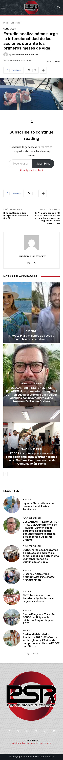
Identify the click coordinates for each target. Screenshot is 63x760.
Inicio (5, 22)
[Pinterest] (36, 731)
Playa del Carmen (31, 383)
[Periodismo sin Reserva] (6, 54)
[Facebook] (9, 731)
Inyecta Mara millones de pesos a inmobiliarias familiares (31, 337)
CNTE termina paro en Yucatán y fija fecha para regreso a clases (38, 598)
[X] (34, 262)
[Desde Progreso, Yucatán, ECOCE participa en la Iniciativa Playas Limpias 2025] (11, 617)
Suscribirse (43, 163)
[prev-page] (5, 474)
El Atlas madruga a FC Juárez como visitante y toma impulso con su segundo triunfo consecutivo (47, 218)
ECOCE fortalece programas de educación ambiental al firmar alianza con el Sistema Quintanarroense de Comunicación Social (31, 458)
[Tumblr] (45, 731)
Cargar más (30, 653)
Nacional (27, 630)
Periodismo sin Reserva (25, 55)
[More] (43, 70)
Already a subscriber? (31, 170)
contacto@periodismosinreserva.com (31, 743)
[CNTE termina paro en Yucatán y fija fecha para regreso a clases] (11, 596)
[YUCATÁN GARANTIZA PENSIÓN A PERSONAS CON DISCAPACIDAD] (11, 575)
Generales (15, 22)
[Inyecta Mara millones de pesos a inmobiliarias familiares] (31, 312)
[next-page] (11, 474)
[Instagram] (28, 262)
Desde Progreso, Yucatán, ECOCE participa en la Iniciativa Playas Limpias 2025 (39, 619)
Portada (31, 331)
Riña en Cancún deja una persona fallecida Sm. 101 (15, 215)
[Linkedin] (27, 731)
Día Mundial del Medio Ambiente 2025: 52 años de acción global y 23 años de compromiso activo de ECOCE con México (41, 640)
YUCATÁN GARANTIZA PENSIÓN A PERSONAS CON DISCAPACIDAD (39, 577)
